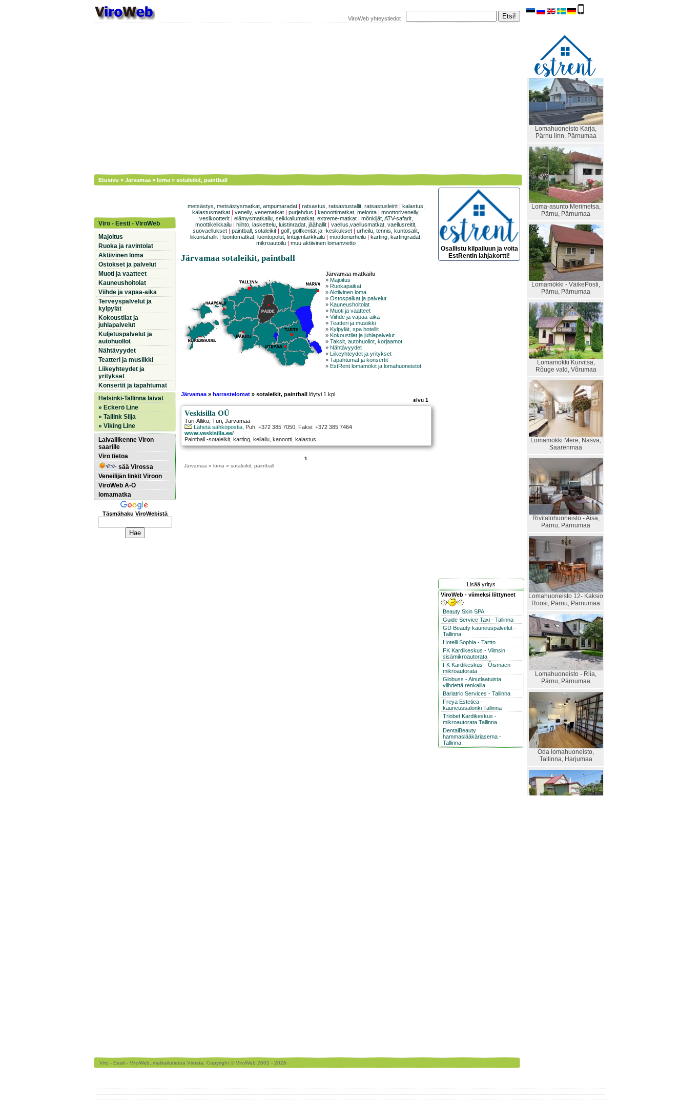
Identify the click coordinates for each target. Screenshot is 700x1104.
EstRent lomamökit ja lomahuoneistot (375, 366)
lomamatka (114, 494)
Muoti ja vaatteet (350, 311)
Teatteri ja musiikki (353, 323)
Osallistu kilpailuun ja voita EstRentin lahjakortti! (479, 252)
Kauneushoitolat (349, 304)
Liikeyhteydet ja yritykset (361, 354)
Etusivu (108, 180)
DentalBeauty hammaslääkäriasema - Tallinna (472, 736)
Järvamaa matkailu (350, 274)
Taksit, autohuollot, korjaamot (366, 341)
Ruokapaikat (345, 286)
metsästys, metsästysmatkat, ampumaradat (242, 206)
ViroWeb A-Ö (117, 485)
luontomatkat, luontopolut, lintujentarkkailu (273, 237)
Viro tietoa (113, 456)
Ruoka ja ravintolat (125, 246)
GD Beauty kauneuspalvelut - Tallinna (479, 631)
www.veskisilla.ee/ (209, 433)
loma (163, 180)
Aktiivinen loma (348, 292)
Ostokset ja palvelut (127, 264)
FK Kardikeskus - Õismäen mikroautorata (476, 668)
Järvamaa (138, 180)
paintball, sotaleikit (254, 231)
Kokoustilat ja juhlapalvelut (362, 335)
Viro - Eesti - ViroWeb (129, 223)
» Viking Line (116, 426)
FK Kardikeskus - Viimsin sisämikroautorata (474, 653)
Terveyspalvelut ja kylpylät (125, 305)
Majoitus (340, 280)
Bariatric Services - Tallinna (476, 693)
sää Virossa (135, 467)
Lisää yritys (481, 584)
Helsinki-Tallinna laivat (130, 398)
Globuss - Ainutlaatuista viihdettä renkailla (472, 682)
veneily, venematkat (259, 212)
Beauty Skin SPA (463, 611)
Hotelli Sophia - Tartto (469, 642)
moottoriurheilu (348, 237)
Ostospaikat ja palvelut (358, 298)
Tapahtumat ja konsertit (359, 360)
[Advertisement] (301, 97)
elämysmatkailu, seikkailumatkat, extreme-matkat (295, 218)
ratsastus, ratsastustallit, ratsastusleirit (350, 206)
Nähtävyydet (346, 347)
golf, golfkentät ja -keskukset (316, 231)
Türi (217, 421)
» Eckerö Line (118, 407)
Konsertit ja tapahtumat (132, 385)
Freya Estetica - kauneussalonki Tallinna (472, 705)
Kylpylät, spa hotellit (354, 329)
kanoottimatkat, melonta (347, 212)
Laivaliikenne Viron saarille (126, 443)
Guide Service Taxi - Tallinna (478, 620)
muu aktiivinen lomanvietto (323, 243)
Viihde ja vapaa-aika (355, 317)
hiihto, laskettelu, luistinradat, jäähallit (281, 224)
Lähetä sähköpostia (217, 427)
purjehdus (301, 212)
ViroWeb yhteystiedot (374, 18)
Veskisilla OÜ (207, 413)
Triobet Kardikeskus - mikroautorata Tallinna (470, 719)
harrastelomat (231, 394)
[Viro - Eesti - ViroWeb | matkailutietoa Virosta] (124, 19)
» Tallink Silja (117, 416)
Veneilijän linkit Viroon (130, 476)
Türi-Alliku (196, 421)
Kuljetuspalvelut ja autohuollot (125, 338)
